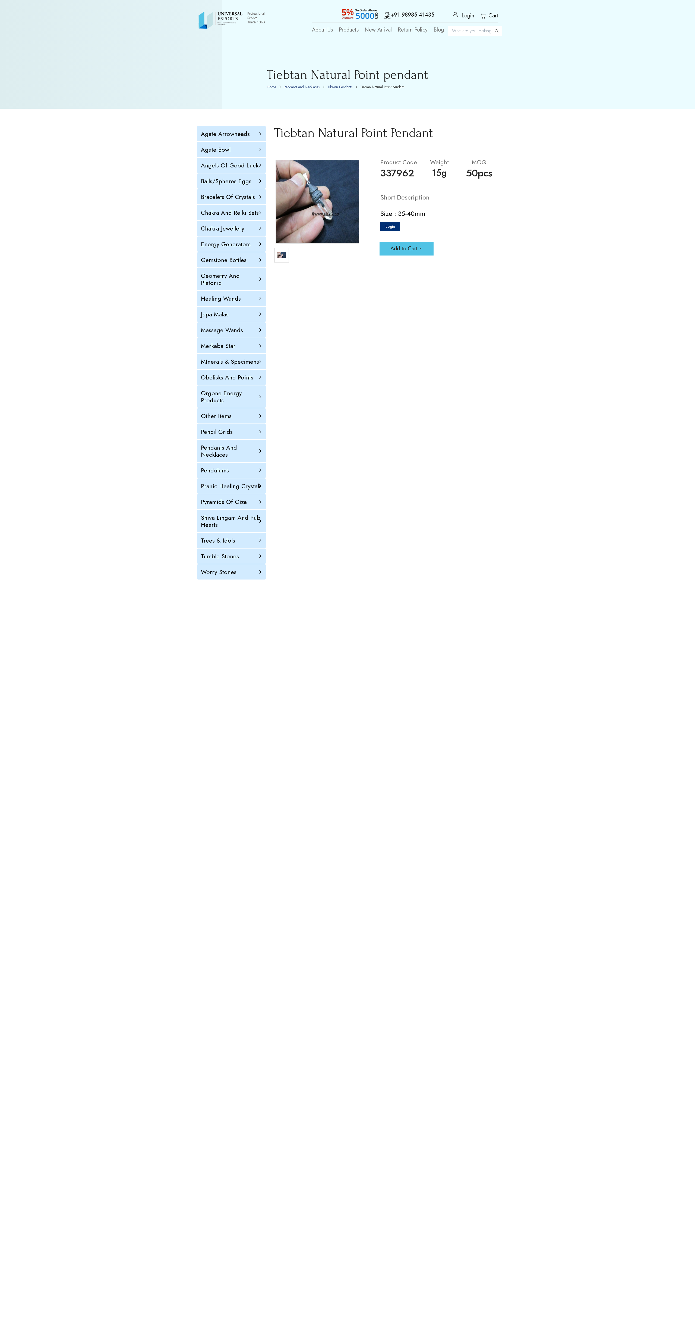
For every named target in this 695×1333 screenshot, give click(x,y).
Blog (439, 30)
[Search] (496, 31)
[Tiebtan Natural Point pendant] (317, 201)
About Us (322, 30)
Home (271, 87)
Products (349, 30)
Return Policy (413, 30)
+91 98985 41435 (412, 15)
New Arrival (378, 30)
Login (390, 226)
